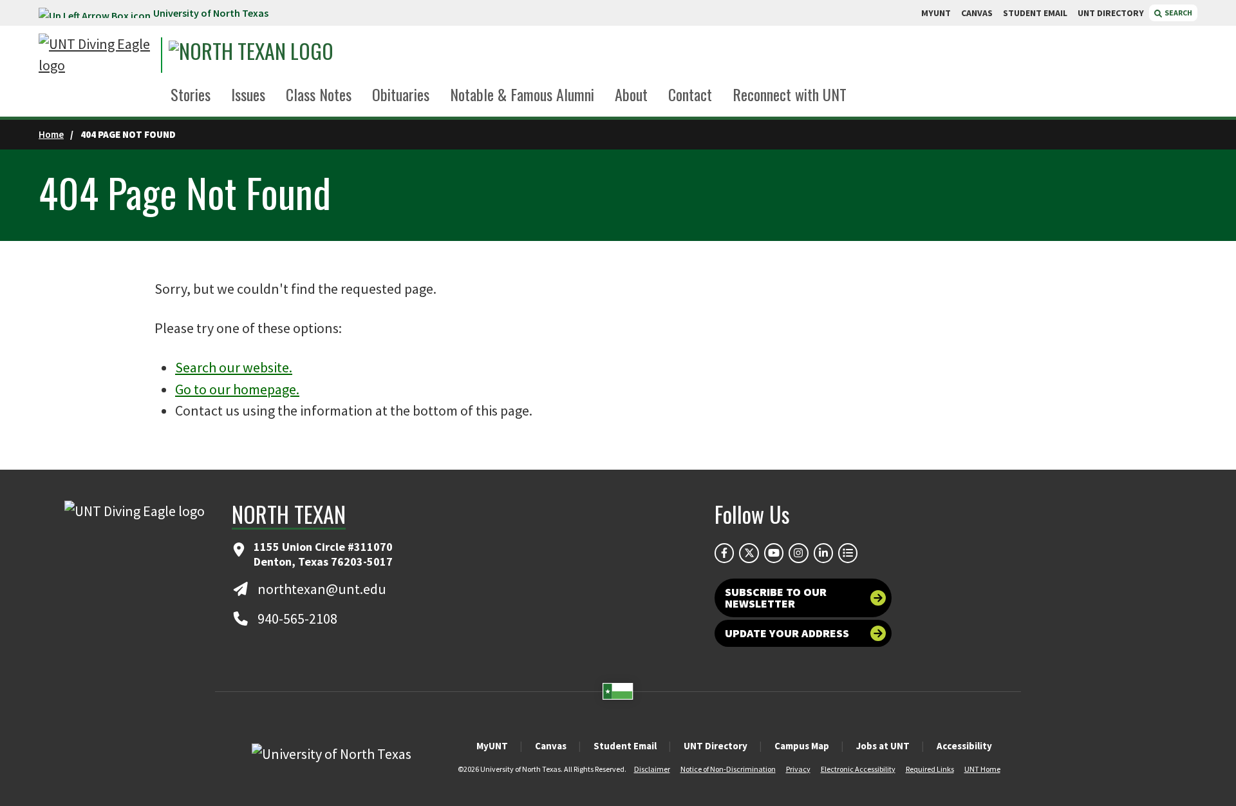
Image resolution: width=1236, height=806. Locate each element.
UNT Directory (715, 746)
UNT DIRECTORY (1111, 13)
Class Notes (318, 94)
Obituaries (400, 94)
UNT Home (982, 769)
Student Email (625, 746)
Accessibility (964, 746)
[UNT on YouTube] (773, 552)
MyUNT (492, 746)
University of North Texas (210, 12)
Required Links (930, 769)
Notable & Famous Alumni (522, 94)
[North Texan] (287, 55)
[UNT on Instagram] (798, 552)
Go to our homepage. (237, 389)
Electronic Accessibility (858, 769)
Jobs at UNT (883, 746)
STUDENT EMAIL (1035, 13)
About (631, 94)
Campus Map (801, 746)
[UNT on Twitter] (748, 552)
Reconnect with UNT (790, 94)
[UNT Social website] (847, 552)
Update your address (787, 633)
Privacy (798, 769)
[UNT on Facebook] (724, 552)
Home (51, 134)
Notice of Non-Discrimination (728, 769)
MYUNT (936, 13)
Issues (248, 94)
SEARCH (1177, 12)
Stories (191, 94)
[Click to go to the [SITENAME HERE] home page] (96, 55)
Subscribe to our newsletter (776, 597)
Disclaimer (652, 769)
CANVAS (977, 13)
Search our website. (233, 367)
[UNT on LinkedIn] (823, 552)
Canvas (550, 746)
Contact (690, 94)
